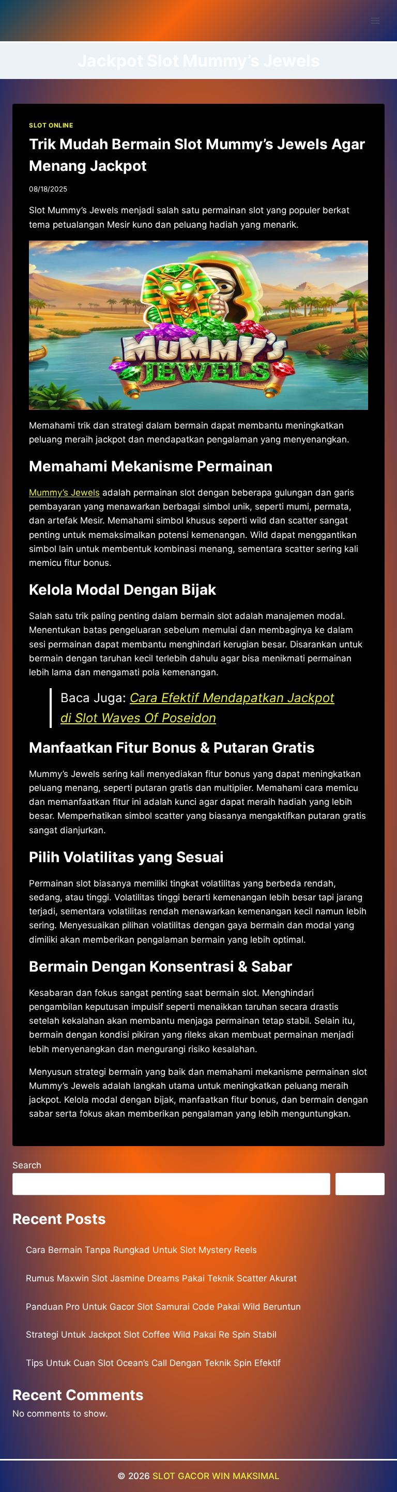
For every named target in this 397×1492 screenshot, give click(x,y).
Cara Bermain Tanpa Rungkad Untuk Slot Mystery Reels (141, 1250)
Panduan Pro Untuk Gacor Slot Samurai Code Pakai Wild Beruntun (163, 1306)
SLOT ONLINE (51, 125)
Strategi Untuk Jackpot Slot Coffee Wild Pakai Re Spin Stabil (151, 1334)
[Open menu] (375, 20)
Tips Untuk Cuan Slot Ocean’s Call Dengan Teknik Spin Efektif (153, 1363)
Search (26, 1165)
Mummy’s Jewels (64, 492)
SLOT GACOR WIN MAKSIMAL (216, 1476)
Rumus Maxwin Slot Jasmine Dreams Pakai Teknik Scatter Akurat (161, 1278)
